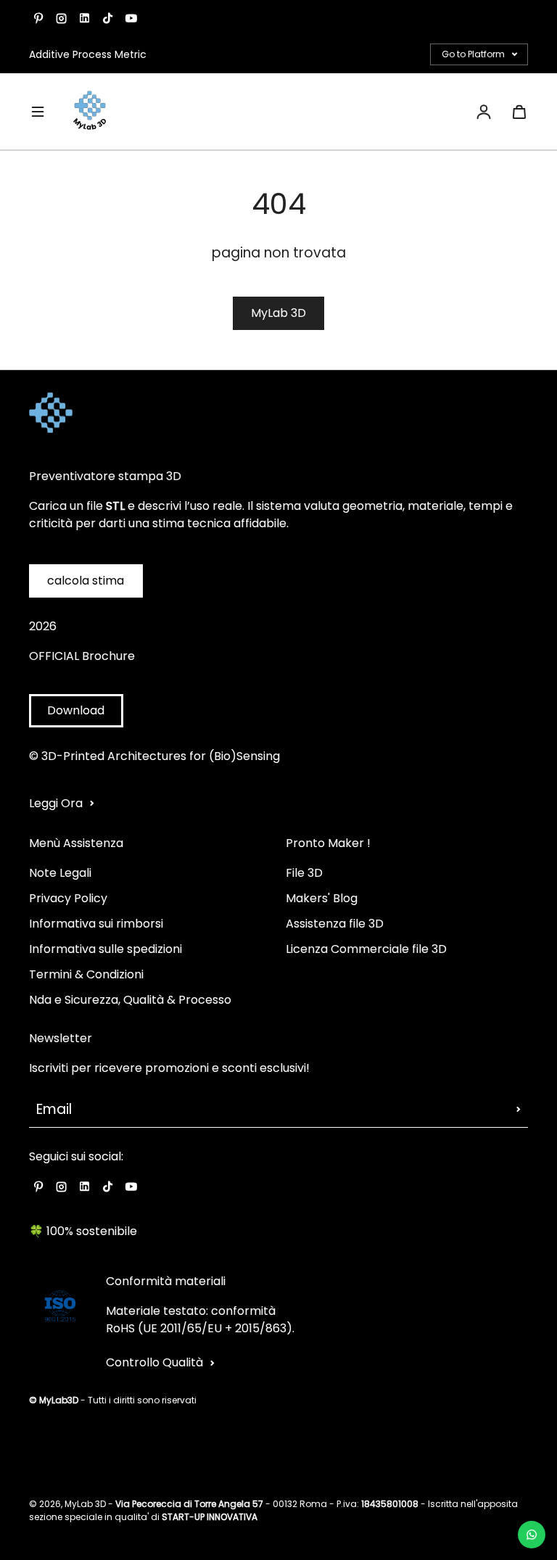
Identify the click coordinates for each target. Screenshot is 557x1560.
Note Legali (60, 872)
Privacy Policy (68, 898)
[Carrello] (519, 111)
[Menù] (37, 111)
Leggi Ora (56, 803)
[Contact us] (531, 1534)
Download (75, 710)
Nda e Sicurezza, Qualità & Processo (130, 999)
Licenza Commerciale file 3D (366, 949)
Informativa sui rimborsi (96, 923)
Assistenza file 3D (335, 923)
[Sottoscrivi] (518, 1109)
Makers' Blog (322, 898)
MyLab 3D (278, 313)
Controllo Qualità (154, 1362)
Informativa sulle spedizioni (105, 949)
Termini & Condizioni (86, 974)
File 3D (304, 872)
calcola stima (85, 580)
